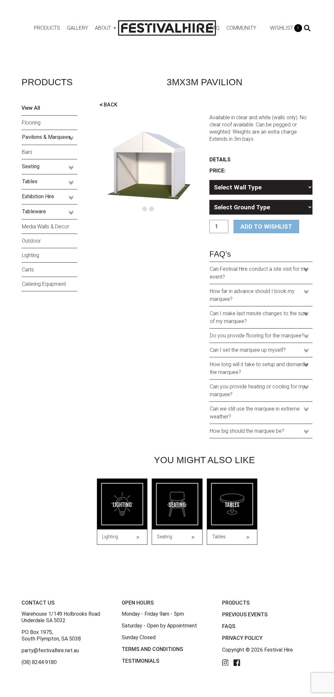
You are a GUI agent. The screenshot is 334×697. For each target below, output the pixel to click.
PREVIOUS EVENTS (244, 614)
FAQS (228, 626)
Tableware (34, 211)
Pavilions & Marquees (46, 137)
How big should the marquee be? (247, 431)
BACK (108, 105)
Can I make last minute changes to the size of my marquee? (258, 317)
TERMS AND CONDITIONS (152, 649)
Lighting (30, 255)
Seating (30, 166)
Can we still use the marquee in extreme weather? (255, 413)
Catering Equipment (44, 284)
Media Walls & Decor (45, 226)
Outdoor (31, 241)
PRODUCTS (236, 603)
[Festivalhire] (167, 27)
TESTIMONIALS (140, 661)
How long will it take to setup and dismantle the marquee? (259, 368)
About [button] (103, 28)
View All (31, 108)
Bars (27, 152)
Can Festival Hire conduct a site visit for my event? (259, 273)
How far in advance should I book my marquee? (252, 295)
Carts (28, 270)
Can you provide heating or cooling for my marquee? (257, 390)
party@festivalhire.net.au (50, 650)
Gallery (77, 28)
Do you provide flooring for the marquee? (257, 335)
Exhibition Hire (38, 196)
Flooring (31, 123)
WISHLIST (284, 28)
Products (47, 28)
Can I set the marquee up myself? (248, 350)
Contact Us (38, 603)
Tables (30, 181)
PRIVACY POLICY (242, 638)
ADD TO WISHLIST (266, 226)
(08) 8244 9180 (39, 662)
